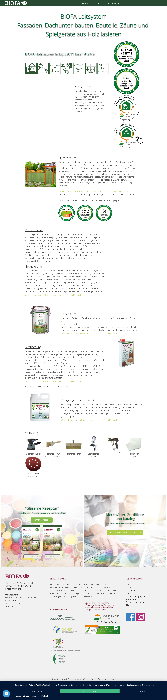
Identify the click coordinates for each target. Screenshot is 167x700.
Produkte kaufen (113, 3)
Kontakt (129, 584)
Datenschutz (131, 590)
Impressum (131, 587)
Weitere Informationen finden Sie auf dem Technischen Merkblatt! (53, 381)
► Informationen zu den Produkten (125, 532)
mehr (142, 691)
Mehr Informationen (42, 520)
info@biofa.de (17, 589)
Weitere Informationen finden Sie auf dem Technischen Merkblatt (53, 295)
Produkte (97, 3)
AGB (128, 593)
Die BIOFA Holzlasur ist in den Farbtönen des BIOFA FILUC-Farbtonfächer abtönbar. (95, 191)
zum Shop (63, 386)
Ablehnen (37, 691)
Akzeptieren (89, 691)
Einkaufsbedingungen (135, 596)
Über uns (84, 3)
